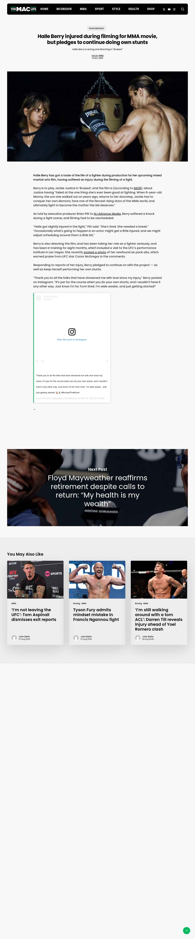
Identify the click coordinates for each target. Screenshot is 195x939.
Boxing (76, 603)
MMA (13, 603)
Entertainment (96, 28)
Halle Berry (58, 398)
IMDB (137, 188)
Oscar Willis (98, 55)
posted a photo (95, 252)
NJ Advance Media (107, 214)
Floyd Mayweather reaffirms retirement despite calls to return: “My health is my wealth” (97, 487)
